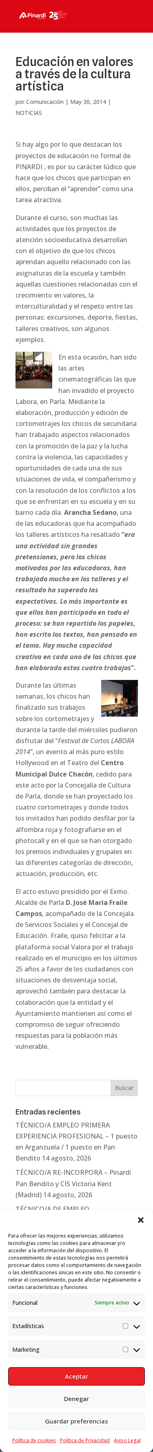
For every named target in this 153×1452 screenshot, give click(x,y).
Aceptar (76, 1376)
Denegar (76, 1399)
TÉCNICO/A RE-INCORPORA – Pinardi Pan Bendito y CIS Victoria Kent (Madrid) (73, 1183)
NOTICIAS (29, 113)
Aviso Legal (127, 1440)
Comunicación (45, 102)
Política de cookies (34, 1440)
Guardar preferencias (76, 1421)
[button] (141, 1220)
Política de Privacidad (85, 1440)
